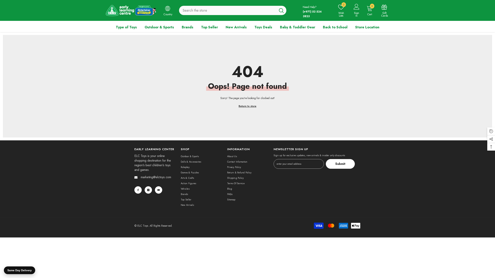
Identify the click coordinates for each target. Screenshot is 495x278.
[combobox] (227, 10)
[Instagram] (148, 190)
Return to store (247, 106)
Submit (340, 164)
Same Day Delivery (19, 270)
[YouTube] (158, 190)
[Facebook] (138, 190)
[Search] (232, 10)
